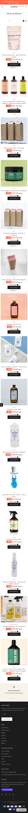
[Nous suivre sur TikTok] (13, 794)
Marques (3, 740)
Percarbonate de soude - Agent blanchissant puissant (14, 56)
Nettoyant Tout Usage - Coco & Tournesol (14, 626)
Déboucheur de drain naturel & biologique (14, 452)
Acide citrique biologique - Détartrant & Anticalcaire (14, 234)
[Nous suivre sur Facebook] (2, 794)
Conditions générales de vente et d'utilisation (13, 774)
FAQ (2, 759)
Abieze (14, 52)
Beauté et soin (5, 730)
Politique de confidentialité (8, 772)
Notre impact (5, 753)
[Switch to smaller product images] (26, 20)
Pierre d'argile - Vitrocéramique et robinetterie (14, 190)
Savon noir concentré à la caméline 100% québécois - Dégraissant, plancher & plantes (14, 102)
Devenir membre (5, 764)
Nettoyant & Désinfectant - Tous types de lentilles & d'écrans (14, 583)
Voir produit (14, 64)
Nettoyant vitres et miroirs (14, 324)
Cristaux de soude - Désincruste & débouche (14, 279)
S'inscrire (7, 719)
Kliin (14, 492)
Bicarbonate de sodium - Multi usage (14, 148)
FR (13, 798)
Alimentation (4, 727)
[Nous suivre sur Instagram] (6, 794)
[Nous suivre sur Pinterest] (9, 794)
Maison (3, 733)
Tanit (14, 364)
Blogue (3, 743)
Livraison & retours (6, 756)
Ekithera (14, 579)
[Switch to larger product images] (23, 20)
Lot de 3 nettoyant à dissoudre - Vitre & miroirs (14, 367)
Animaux (3, 738)
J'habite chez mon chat (14, 624)
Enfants (3, 735)
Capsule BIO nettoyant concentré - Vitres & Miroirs (14, 495)
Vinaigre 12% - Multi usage (14, 409)
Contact (3, 761)
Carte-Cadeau (5, 751)
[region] (14, 691)
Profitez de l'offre (15, 3)
